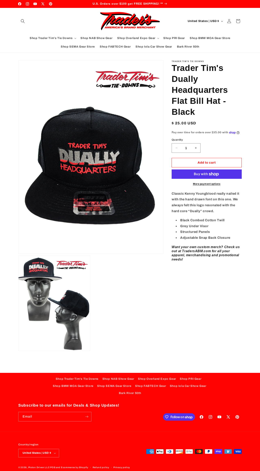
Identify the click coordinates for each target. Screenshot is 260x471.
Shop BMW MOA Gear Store (73, 385)
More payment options (206, 183)
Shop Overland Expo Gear (157, 378)
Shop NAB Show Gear (118, 378)
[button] (22, 21)
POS (52, 467)
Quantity (177, 139)
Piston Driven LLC (39, 467)
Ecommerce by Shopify (74, 467)
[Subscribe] (86, 416)
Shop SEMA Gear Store (114, 385)
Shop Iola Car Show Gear (188, 385)
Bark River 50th (130, 393)
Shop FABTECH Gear (150, 385)
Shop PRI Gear (190, 378)
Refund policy (101, 467)
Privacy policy (121, 467)
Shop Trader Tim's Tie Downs (77, 378)
